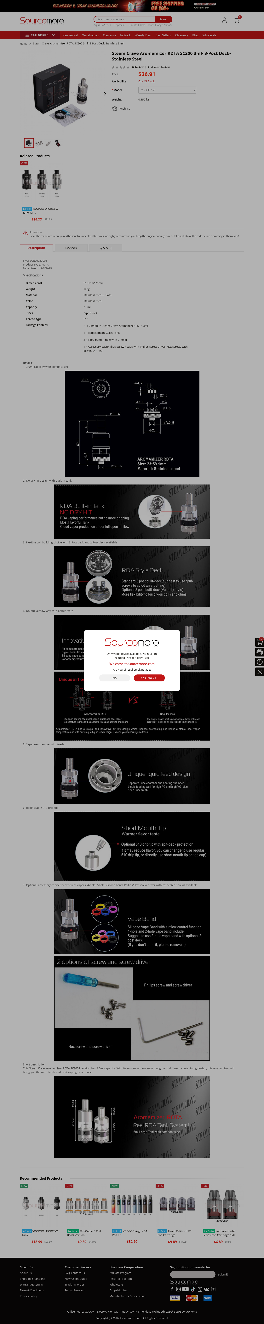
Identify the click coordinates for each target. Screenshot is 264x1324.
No (114, 678)
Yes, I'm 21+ (149, 678)
